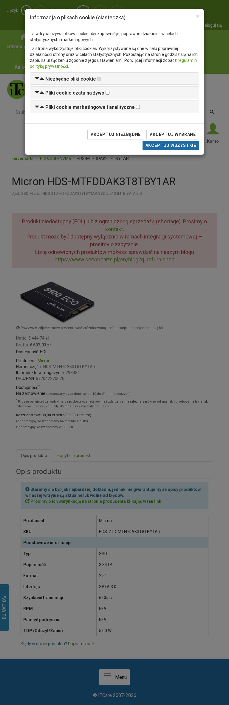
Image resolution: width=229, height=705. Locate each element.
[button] (65, 79)
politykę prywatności (49, 66)
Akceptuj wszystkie (171, 145)
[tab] (114, 79)
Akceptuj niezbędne (116, 134)
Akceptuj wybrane (173, 134)
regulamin (187, 60)
